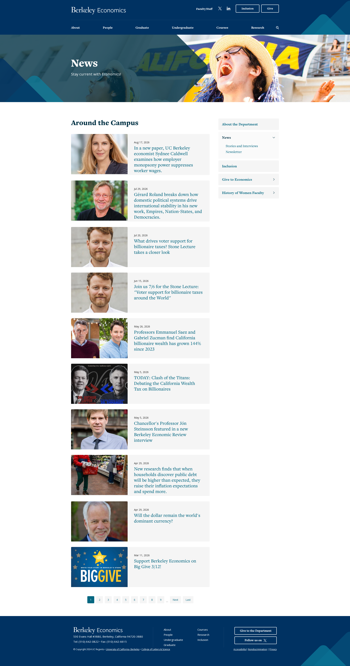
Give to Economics (237, 179)
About (75, 27)
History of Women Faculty (243, 192)
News (226, 137)
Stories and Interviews (242, 146)
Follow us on (253, 640)
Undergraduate (183, 27)
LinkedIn (228, 8)
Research (257, 27)
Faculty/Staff (204, 9)
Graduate (142, 27)
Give (270, 8)
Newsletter (234, 151)
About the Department (240, 124)
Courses (222, 27)
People (108, 27)
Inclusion (248, 8)
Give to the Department (255, 631)
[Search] (277, 27)
